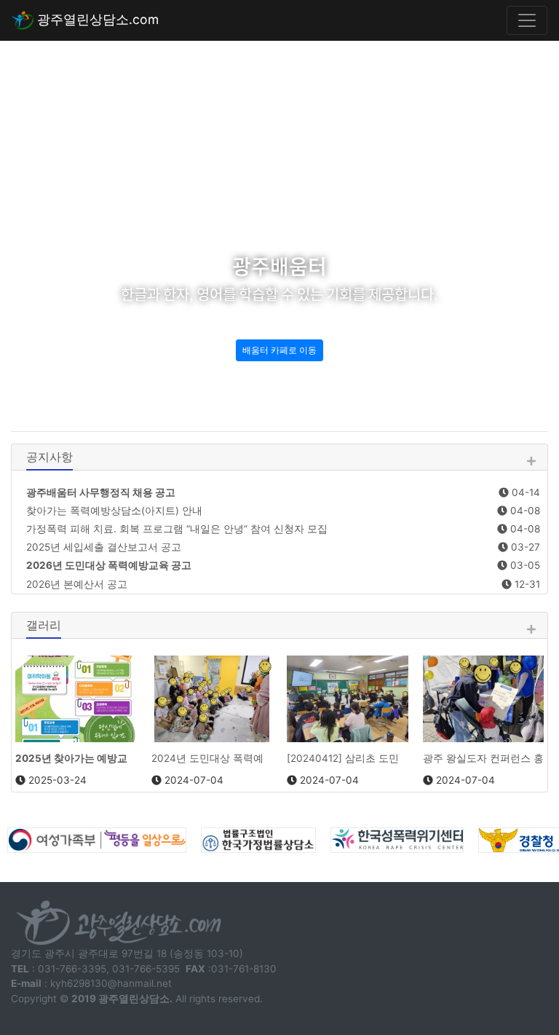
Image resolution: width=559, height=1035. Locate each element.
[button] (42, 223)
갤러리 (43, 625)
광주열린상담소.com (96, 19)
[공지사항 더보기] (531, 461)
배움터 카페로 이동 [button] (279, 350)
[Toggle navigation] (527, 20)
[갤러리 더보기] (531, 630)
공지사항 (49, 456)
